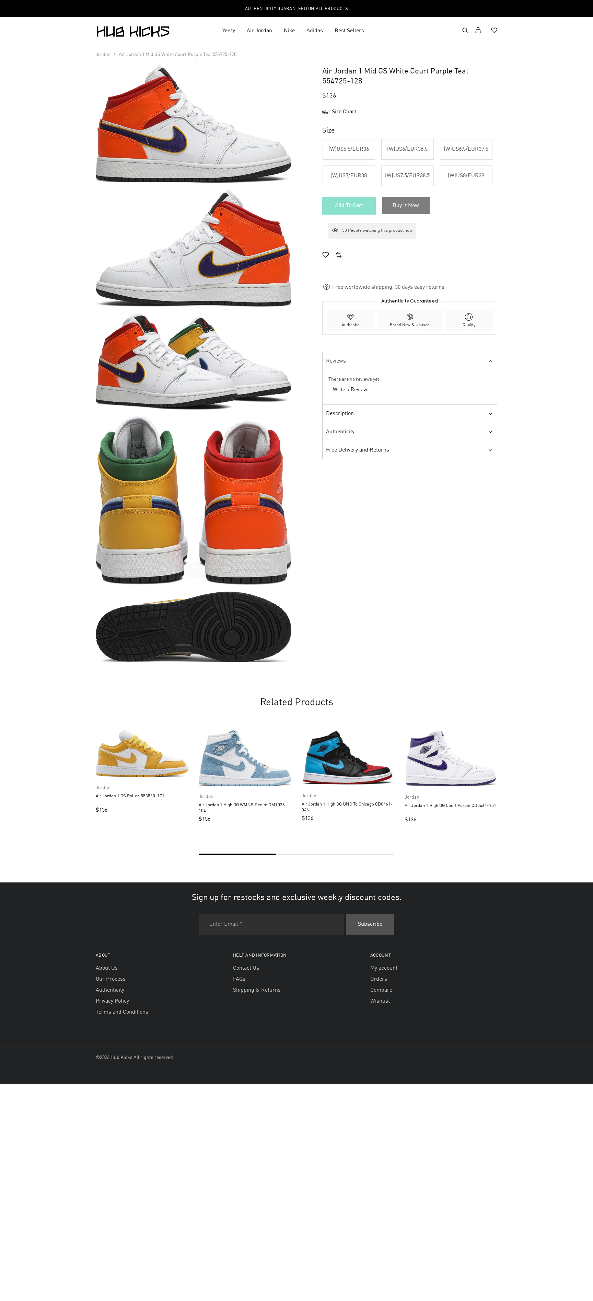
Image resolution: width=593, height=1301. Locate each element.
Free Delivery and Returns (357, 450)
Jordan (103, 54)
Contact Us (246, 968)
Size (328, 130)
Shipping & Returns (257, 990)
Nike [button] (289, 31)
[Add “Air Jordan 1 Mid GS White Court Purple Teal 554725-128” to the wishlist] (325, 256)
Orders (378, 979)
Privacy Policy (112, 1001)
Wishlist (380, 1001)
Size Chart (344, 112)
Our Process (111, 979)
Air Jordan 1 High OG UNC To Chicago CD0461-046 (347, 807)
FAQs (239, 979)
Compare (381, 990)
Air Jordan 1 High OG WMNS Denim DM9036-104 (243, 808)
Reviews (336, 361)
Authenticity (340, 432)
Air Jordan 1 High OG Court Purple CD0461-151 (450, 805)
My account (383, 968)
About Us (107, 968)
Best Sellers (349, 31)
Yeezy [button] (228, 31)
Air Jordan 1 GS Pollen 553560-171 (130, 796)
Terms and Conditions (122, 1012)
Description (340, 413)
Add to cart (349, 205)
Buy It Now (406, 205)
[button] (349, 149)
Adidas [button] (314, 31)
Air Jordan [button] (259, 31)
